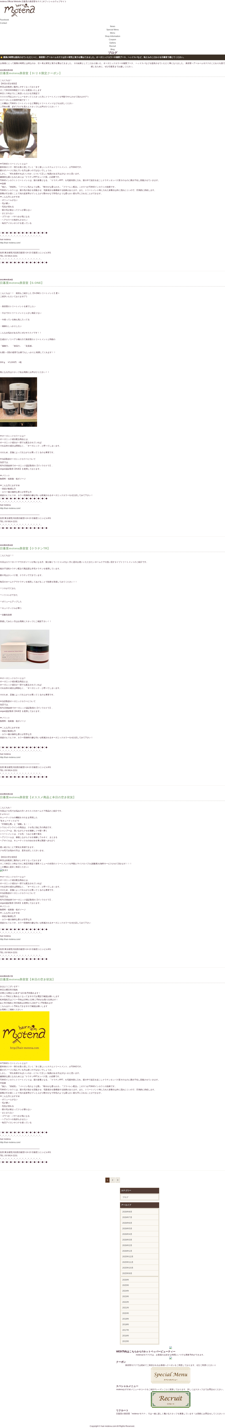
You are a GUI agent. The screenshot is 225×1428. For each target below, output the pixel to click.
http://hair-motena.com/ (10, 243)
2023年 (125, 1296)
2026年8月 (127, 1212)
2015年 (125, 1341)
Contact (3, 23)
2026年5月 (127, 1228)
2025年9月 (127, 1273)
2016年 (125, 1336)
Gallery (112, 43)
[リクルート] (170, 1407)
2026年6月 (127, 1223)
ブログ (125, 1197)
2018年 (125, 1324)
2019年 (125, 1319)
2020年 (125, 1313)
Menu (112, 33)
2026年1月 (127, 1251)
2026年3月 (127, 1240)
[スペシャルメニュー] (170, 1383)
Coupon (112, 39)
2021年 (125, 1308)
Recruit (112, 46)
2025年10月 (127, 1268)
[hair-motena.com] (19, 16)
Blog (113, 49)
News (112, 26)
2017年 (125, 1330)
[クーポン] (170, 1358)
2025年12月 (127, 1256)
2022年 (125, 1302)
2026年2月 (127, 1245)
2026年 (125, 1280)
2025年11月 (127, 1262)
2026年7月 (127, 1217)
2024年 (125, 1291)
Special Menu (112, 30)
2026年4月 (127, 1234)
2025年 (125, 1285)
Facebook (4, 20)
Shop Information (112, 36)
